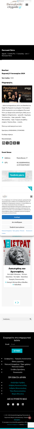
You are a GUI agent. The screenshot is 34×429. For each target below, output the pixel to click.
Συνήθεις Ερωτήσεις (18, 369)
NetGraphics (17, 419)
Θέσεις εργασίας (18, 361)
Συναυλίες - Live (22, 53)
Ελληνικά (21, 1)
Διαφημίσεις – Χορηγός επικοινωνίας (17, 358)
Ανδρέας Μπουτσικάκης (17, 388)
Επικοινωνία (29, 230)
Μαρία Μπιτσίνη (18, 393)
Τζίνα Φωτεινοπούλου (18, 391)
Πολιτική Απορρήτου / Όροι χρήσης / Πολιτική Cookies (18, 365)
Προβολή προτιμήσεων (17, 227)
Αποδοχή (17, 217)
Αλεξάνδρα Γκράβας (18, 382)
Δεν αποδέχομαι (17, 222)
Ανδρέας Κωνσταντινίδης (18, 385)
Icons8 (25, 424)
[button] (31, 196)
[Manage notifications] (29, 417)
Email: (7, 344)
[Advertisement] (17, 27)
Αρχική (4, 53)
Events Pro (11, 53)
